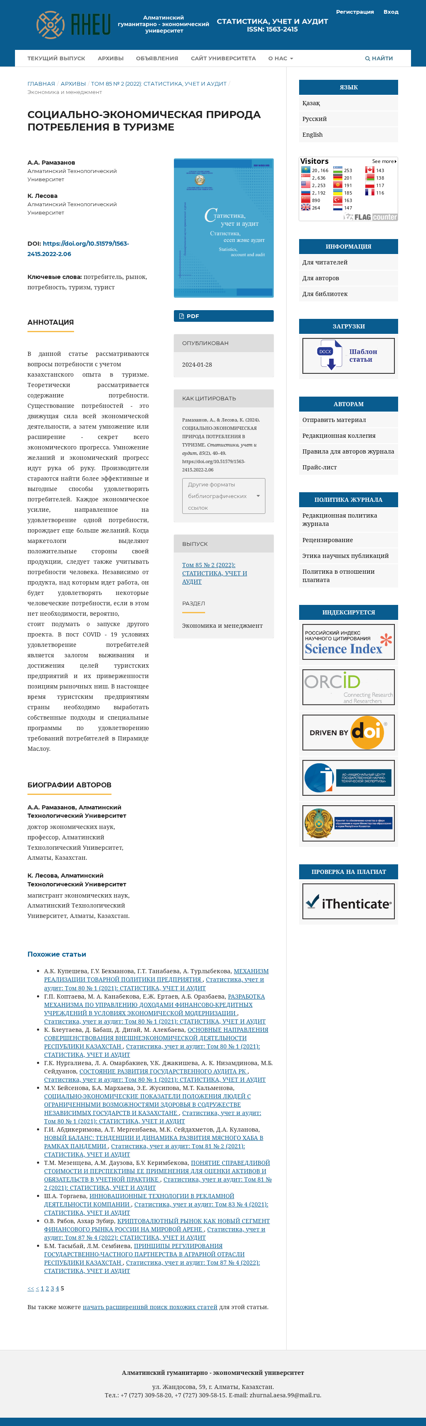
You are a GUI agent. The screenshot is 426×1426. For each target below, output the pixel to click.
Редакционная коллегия (339, 435)
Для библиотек (325, 294)
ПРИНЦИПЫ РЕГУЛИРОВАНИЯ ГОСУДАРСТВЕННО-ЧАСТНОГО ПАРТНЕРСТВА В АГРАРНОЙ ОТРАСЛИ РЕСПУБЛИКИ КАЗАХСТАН (144, 1254)
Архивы (111, 58)
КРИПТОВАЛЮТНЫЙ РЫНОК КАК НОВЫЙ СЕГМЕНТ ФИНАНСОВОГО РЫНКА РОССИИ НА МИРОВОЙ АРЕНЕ (157, 1225)
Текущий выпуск (56, 58)
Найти (381, 58)
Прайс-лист (319, 467)
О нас (278, 58)
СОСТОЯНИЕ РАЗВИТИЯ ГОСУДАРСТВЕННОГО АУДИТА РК (163, 1071)
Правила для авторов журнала (348, 451)
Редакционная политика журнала (339, 519)
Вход (391, 11)
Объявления (157, 58)
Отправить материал (334, 420)
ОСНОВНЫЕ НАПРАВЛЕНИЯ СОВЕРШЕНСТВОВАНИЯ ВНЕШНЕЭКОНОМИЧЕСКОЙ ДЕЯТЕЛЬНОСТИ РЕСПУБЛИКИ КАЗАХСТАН (156, 1038)
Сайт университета (223, 58)
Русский (314, 119)
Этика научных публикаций (345, 556)
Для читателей (325, 262)
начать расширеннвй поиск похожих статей (150, 1307)
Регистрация (355, 11)
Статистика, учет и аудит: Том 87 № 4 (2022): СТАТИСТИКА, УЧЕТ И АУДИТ (154, 1233)
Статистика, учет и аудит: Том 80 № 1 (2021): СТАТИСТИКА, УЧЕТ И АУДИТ (154, 983)
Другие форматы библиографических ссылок (217, 496)
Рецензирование (327, 540)
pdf (192, 316)
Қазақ (311, 103)
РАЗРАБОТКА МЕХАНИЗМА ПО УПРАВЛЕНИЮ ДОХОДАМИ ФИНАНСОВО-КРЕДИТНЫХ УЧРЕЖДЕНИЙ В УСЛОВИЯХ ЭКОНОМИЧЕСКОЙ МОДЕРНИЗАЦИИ (154, 1004)
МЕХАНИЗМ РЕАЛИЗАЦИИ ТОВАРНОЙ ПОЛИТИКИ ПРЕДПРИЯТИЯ (156, 975)
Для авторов (320, 278)
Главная (41, 83)
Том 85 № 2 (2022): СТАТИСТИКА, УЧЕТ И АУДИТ (159, 83)
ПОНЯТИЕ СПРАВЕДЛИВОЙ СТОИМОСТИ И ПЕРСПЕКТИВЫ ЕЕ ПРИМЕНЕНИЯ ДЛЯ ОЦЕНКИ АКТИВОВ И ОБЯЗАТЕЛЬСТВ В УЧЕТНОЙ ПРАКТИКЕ (157, 1171)
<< (30, 1288)
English (312, 134)
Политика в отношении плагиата (338, 575)
